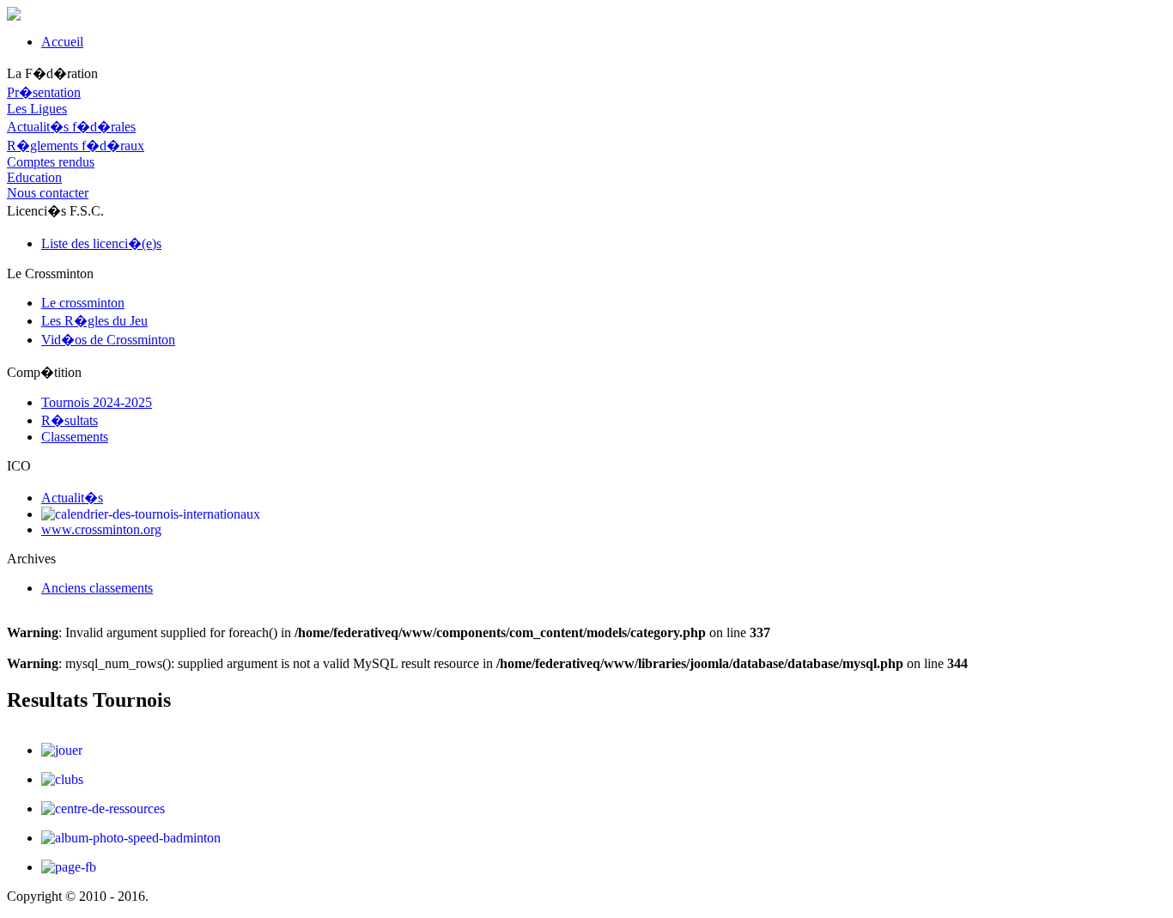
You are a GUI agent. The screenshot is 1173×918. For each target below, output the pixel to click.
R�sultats (69, 420)
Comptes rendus (50, 162)
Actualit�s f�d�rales (71, 126)
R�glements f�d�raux (75, 145)
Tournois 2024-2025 (96, 402)
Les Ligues (37, 108)
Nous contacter (47, 192)
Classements (74, 436)
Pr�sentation (44, 92)
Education (34, 177)
